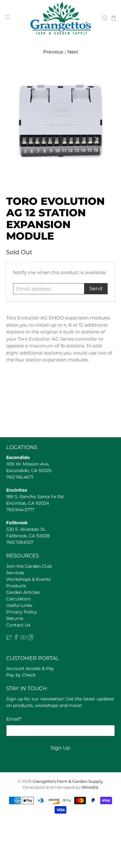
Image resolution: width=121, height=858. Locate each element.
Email (13, 719)
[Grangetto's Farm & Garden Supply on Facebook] (16, 638)
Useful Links (19, 605)
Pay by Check (20, 675)
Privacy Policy (21, 612)
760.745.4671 (19, 477)
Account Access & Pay (30, 668)
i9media (89, 787)
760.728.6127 (19, 542)
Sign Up (60, 748)
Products (16, 586)
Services (15, 573)
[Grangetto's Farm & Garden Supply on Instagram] (30, 638)
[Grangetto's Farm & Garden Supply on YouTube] (23, 638)
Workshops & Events (28, 579)
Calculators (18, 599)
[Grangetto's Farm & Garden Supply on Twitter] (9, 638)
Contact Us (18, 625)
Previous (53, 52)
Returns (14, 618)
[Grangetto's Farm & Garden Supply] (60, 18)
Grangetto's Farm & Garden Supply (68, 781)
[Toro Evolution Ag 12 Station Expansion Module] (60, 122)
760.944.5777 (20, 509)
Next (72, 52)
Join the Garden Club (29, 566)
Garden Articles (23, 592)
